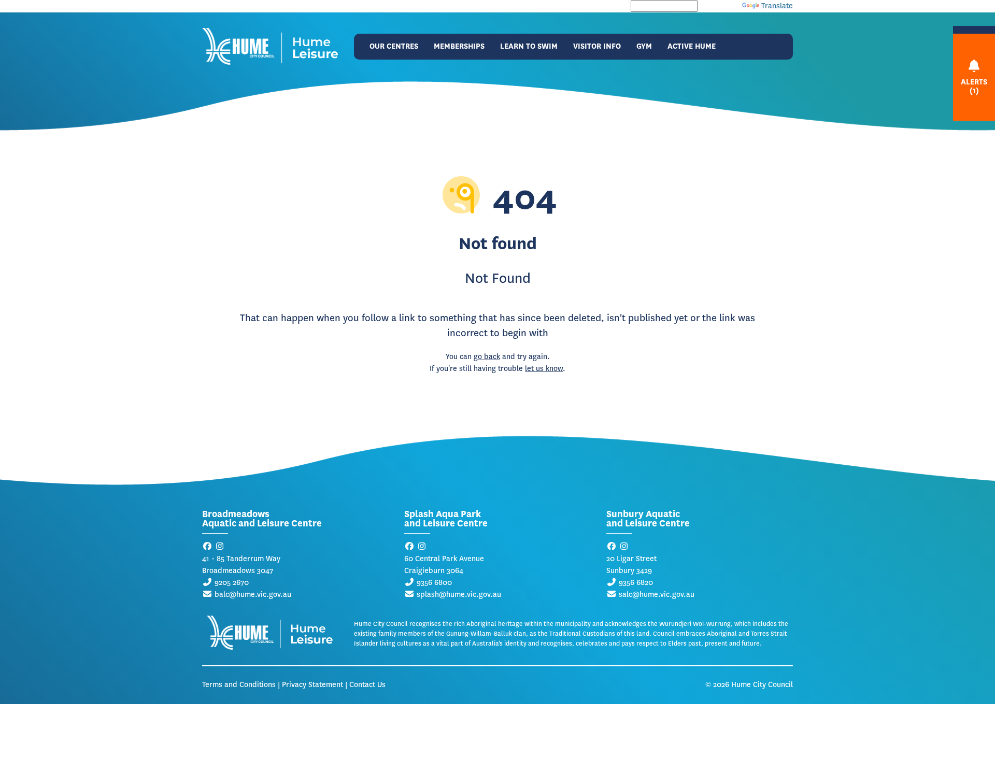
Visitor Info (597, 46)
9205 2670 (232, 583)
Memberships (459, 46)
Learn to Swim (529, 46)
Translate (777, 6)
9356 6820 (636, 583)
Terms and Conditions (239, 685)
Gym (644, 46)
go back (487, 357)
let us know (544, 369)
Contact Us (367, 685)
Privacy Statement (312, 685)
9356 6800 (434, 583)
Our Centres (393, 46)
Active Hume (691, 46)
